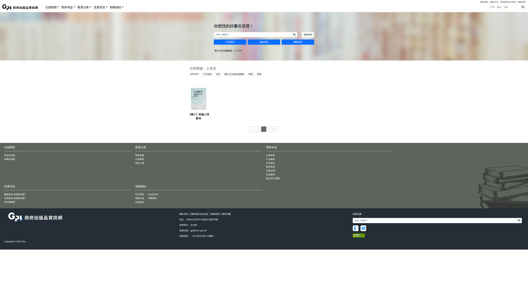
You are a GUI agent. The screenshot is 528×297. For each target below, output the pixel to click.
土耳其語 (207, 74)
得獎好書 (139, 155)
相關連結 (115, 7)
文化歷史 (270, 163)
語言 (218, 74)
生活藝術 (270, 159)
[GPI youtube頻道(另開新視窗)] (364, 228)
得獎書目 (152, 198)
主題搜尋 (230, 42)
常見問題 (139, 194)
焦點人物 (139, 163)
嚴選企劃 (83, 7)
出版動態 (51, 7)
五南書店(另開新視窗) (14, 198)
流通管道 (99, 7)
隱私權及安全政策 (508, 2)
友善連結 (139, 202)
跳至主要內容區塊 (7, 1)
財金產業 (270, 174)
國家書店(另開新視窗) (14, 194)
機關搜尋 (298, 42)
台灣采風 (270, 155)
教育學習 (270, 167)
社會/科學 (270, 171)
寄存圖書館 (9, 202)
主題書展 (139, 159)
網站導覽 (484, 2)
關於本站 (494, 2)
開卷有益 (67, 7)
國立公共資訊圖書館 (234, 74)
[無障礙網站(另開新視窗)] (359, 235)
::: (42, 7)
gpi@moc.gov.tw (198, 230)
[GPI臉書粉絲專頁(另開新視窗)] (356, 228)
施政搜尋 (264, 42)
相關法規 (139, 198)
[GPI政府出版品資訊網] (20, 7)
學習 (250, 74)
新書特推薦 (9, 159)
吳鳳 (259, 74)
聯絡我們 (522, 2)
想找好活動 (9, 155)
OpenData (153, 194)
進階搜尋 (308, 34)
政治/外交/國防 (273, 178)
